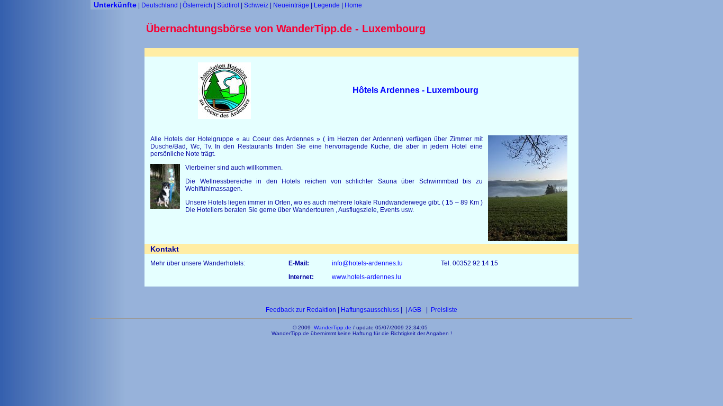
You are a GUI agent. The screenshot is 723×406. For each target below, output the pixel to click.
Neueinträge (291, 5)
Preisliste (443, 309)
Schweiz (256, 5)
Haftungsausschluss (371, 309)
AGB (415, 309)
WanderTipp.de (332, 327)
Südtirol (228, 5)
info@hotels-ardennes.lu (368, 263)
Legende (327, 5)
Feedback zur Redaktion (301, 309)
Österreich (197, 5)
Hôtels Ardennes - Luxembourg (415, 90)
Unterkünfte (115, 5)
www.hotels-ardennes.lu (366, 277)
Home (353, 5)
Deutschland (159, 5)
